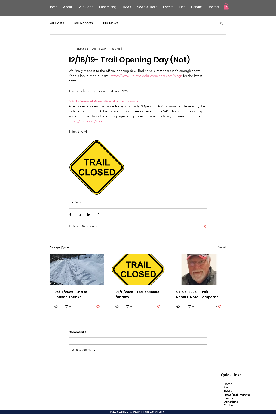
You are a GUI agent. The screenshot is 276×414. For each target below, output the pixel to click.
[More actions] (205, 49)
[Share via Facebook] (70, 214)
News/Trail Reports (237, 394)
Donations (231, 401)
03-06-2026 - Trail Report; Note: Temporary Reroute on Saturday (198, 294)
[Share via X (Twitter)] (79, 214)
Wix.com (160, 411)
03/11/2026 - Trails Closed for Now (137, 294)
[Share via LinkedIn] (88, 214)
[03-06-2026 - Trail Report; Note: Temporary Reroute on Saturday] (199, 269)
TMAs (228, 391)
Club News (109, 23)
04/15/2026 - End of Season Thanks (70, 294)
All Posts (57, 23)
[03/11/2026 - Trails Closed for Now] (138, 269)
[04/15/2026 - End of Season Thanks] (77, 269)
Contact (229, 405)
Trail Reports (82, 23)
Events (228, 398)
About (228, 387)
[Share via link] (98, 214)
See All (222, 247)
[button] (217, 2)
